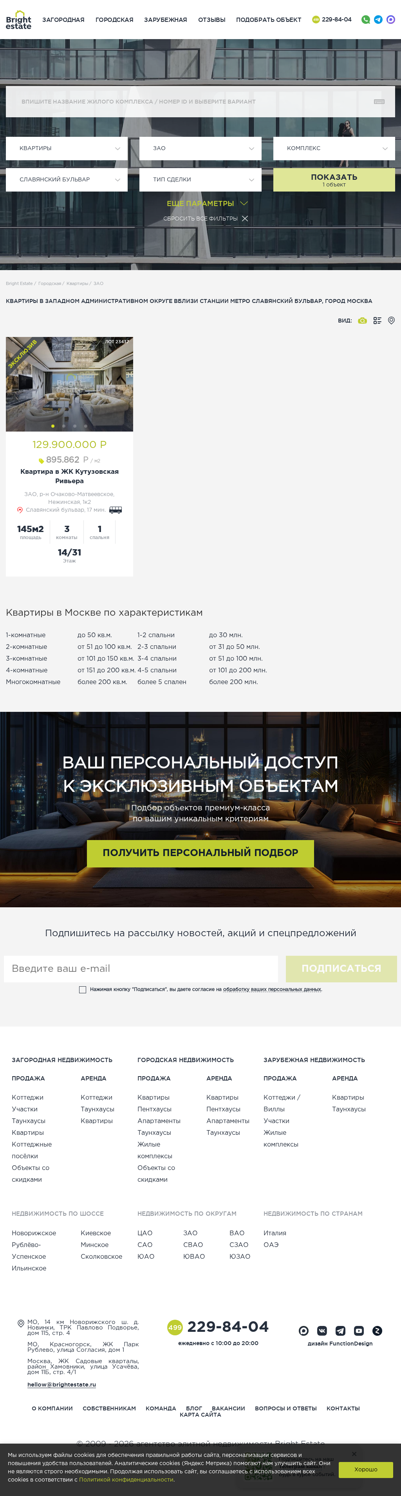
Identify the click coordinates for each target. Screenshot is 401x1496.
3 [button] (74, 426)
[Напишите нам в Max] (391, 19)
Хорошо (366, 1469)
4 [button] (85, 426)
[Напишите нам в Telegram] (378, 19)
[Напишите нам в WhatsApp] (365, 19)
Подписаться (341, 969)
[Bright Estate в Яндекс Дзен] (377, 1331)
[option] (69, 384)
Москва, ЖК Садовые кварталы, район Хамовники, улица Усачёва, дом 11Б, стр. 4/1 (83, 1367)
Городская (49, 284)
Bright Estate (19, 284)
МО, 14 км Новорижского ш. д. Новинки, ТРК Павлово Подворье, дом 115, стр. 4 (83, 1328)
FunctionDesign (351, 1343)
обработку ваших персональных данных (272, 989)
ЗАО (30, 494)
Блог (194, 1408)
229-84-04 (332, 19)
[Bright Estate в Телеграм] (340, 1331)
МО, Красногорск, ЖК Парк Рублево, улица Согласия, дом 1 (83, 1347)
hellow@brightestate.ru (61, 1384)
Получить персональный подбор (200, 853)
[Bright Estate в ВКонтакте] (322, 1331)
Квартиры (77, 284)
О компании (52, 1408)
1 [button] (52, 426)
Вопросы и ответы (286, 1408)
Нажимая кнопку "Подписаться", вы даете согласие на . (206, 989)
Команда (161, 1408)
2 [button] (63, 426)
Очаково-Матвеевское (82, 494)
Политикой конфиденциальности (126, 1480)
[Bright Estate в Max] (304, 1331)
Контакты (343, 1408)
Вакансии (228, 1408)
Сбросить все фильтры (200, 218)
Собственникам (109, 1408)
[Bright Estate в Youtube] (359, 1331)
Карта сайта (200, 1415)
